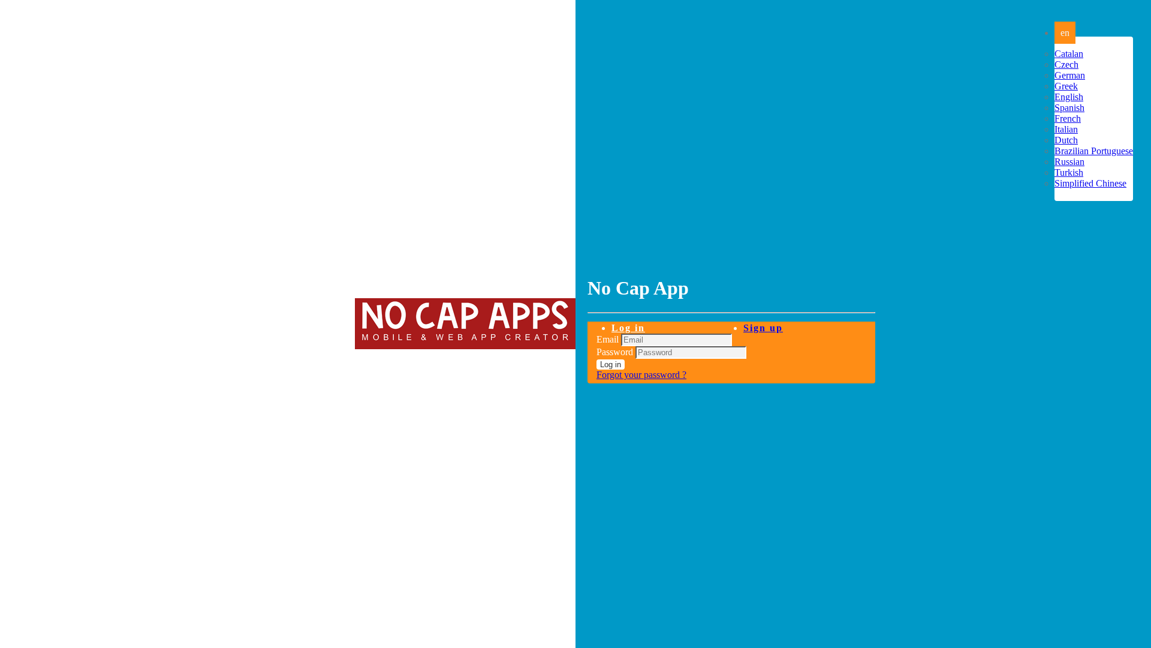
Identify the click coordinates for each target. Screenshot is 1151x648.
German (1069, 75)
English (1068, 97)
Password (614, 352)
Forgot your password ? (641, 375)
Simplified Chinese (1090, 183)
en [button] (1064, 33)
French (1067, 118)
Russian (1069, 162)
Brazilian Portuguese (1093, 151)
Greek (1066, 86)
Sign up (763, 328)
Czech (1066, 64)
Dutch (1066, 140)
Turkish (1068, 172)
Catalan (1068, 54)
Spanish (1069, 108)
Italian (1066, 129)
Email (607, 339)
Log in (628, 328)
